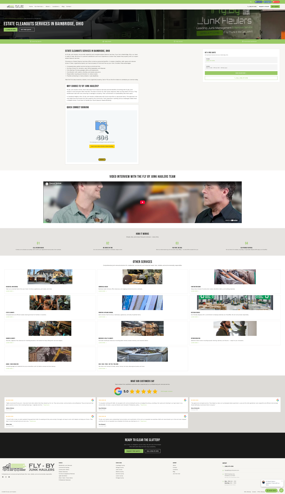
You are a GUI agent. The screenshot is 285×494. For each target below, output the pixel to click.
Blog (63, 6)
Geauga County (120, 467)
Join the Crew (176, 473)
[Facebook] (3, 477)
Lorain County (119, 475)
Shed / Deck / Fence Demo (66, 477)
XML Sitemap (247, 491)
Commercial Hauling (64, 467)
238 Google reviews (166, 391)
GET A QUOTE (275, 6)
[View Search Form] (251, 2)
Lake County (119, 469)
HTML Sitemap (261, 491)
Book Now (272, 490)
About (174, 465)
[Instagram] (6, 477)
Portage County (120, 477)
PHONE (208, 58)
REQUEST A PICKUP (264, 6)
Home (31, 6)
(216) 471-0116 (252, 6)
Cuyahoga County (120, 465)
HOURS (208, 66)
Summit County (120, 473)
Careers (254, 491)
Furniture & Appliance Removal (67, 473)
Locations (5, 18)
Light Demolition (63, 475)
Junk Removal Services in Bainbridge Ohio (15, 18)
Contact (68, 6)
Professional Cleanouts (65, 480)
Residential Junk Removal (65, 465)
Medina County (120, 471)
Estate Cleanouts (63, 471)
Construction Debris (64, 469)
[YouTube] (9, 477)
